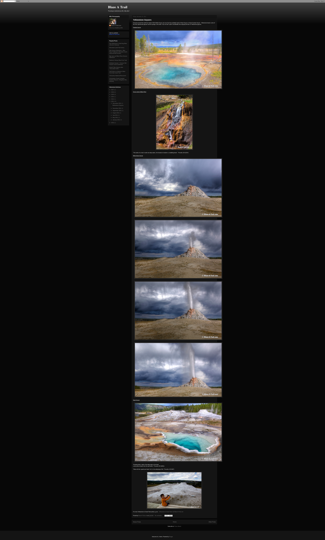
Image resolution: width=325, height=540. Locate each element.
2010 (112, 122)
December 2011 (117, 103)
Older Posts (212, 522)
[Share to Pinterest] (172, 516)
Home (175, 522)
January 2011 (116, 119)
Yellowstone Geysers (142, 20)
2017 (112, 89)
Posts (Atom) (178, 526)
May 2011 (115, 117)
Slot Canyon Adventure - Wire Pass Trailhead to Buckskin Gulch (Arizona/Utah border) (118, 52)
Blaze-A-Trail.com (116, 25)
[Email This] (165, 516)
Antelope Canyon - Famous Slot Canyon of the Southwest (117, 63)
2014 (112, 96)
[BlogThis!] (167, 516)
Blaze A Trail (117, 6)
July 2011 (115, 115)
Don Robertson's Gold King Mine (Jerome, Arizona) (118, 44)
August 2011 (116, 113)
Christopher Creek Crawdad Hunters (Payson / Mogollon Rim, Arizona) (118, 80)
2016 (112, 92)
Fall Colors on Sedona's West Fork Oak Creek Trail (117, 72)
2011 (112, 101)
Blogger (171, 536)
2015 (112, 94)
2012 (112, 99)
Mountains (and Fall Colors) (116, 47)
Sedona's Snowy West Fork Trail (118, 60)
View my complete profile (116, 27)
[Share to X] (168, 516)
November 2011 (117, 108)
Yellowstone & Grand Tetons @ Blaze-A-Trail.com (171, 511)
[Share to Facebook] (170, 516)
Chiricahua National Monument (117, 75)
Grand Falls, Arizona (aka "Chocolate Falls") (116, 68)
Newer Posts (137, 522)
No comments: (158, 515)
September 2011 (117, 110)
